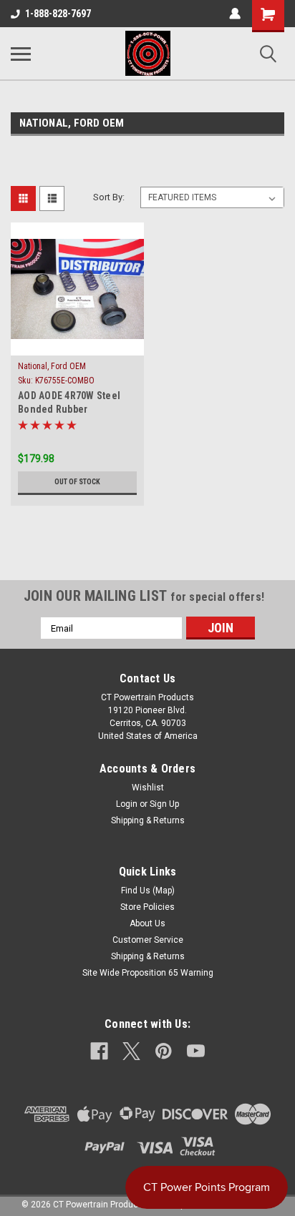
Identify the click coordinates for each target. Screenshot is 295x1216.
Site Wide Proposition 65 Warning (147, 973)
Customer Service (147, 940)
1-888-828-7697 (58, 13)
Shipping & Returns (148, 820)
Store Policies (147, 907)
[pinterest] (164, 1051)
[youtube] (196, 1051)
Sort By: (109, 197)
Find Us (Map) (148, 891)
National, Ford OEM (52, 366)
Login (126, 804)
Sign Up (164, 804)
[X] (131, 1051)
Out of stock (77, 482)
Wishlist (148, 788)
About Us (147, 923)
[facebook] (99, 1051)
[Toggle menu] (21, 54)
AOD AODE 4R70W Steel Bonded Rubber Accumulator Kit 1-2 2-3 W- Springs (77, 404)
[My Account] (235, 13)
